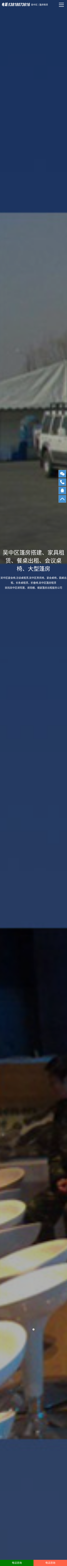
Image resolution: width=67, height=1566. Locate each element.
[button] (33, 1329)
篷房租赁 (43, 5)
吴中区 (34, 5)
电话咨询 (17, 1563)
